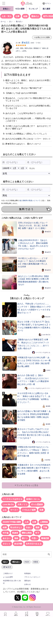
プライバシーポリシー (32, 577)
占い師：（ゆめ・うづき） (28, 43)
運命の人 (35, 16)
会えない (7, 538)
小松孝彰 (47, 460)
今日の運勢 (20, 9)
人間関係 (44, 522)
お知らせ (27, 584)
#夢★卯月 (7, 567)
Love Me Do (46, 334)
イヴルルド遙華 (29, 510)
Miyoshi (47, 317)
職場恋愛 (45, 538)
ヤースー (14, 510)
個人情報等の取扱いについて (29, 200)
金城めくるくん (33, 499)
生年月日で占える (34, 544)
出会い (29, 527)
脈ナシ (25, 538)
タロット (7, 544)
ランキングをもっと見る (27, 485)
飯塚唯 (48, 406)
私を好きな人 (16, 527)
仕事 (17, 16)
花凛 (41, 510)
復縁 (37, 527)
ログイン (47, 3)
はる (5, 510)
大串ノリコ (22, 504)
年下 (37, 533)
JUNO (48, 370)
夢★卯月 (48, 232)
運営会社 (27, 581)
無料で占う (26, 209)
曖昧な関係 (27, 533)
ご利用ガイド (8, 573)
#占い (5, 562)
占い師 (26, 613)
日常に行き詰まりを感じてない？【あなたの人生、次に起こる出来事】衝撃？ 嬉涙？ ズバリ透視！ (33, 225)
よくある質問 (8, 577)
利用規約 (27, 573)
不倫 (45, 527)
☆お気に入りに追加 (42, 37)
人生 (27, 522)
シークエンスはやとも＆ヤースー (39, 388)
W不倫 (6, 533)
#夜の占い (16, 562)
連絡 (16, 538)
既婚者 (15, 533)
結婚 (25, 16)
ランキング (33, 9)
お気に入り (47, 613)
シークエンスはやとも (42, 352)
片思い (34, 538)
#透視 (35, 562)
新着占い (6, 9)
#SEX (27, 562)
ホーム (5, 613)
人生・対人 (7, 16)
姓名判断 (18, 544)
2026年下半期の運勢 (12, 522)
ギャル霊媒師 (37, 504)
